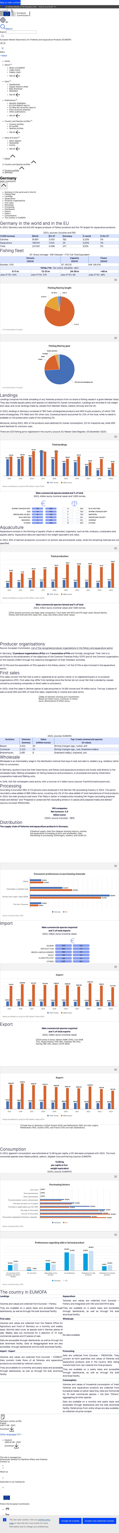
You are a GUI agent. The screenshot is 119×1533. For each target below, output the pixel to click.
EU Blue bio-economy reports (22, 107)
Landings (9, 196)
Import (8, 211)
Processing (9, 207)
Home (7, 61)
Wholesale (9, 205)
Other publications (17, 112)
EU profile (13, 126)
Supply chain (15, 72)
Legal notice (14, 70)
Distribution (10, 209)
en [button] (7, 22)
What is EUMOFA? (17, 68)
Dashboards (14, 84)
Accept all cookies (70, 1521)
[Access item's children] (12, 64)
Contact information (13, 1465)
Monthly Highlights (17, 103)
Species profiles (16, 128)
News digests (15, 141)
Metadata (13, 91)
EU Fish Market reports (19, 105)
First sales (9, 203)
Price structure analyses (19, 110)
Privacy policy (11, 1468)
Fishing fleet (10, 194)
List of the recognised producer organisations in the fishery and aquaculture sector (72, 648)
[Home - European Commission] (17, 12)
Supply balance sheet (18, 87)
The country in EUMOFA (15, 218)
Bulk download (15, 89)
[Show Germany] (56, 912)
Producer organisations (15, 201)
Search (9, 29)
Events (12, 145)
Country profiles (16, 124)
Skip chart (33, 279)
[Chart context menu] (115, 280)
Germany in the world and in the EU (20, 192)
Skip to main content (10, 2)
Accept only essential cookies (99, 1521)
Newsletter (14, 143)
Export (8, 213)
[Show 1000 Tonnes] (52, 483)
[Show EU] (65, 912)
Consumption (10, 216)
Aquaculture (10, 198)
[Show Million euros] (66, 483)
